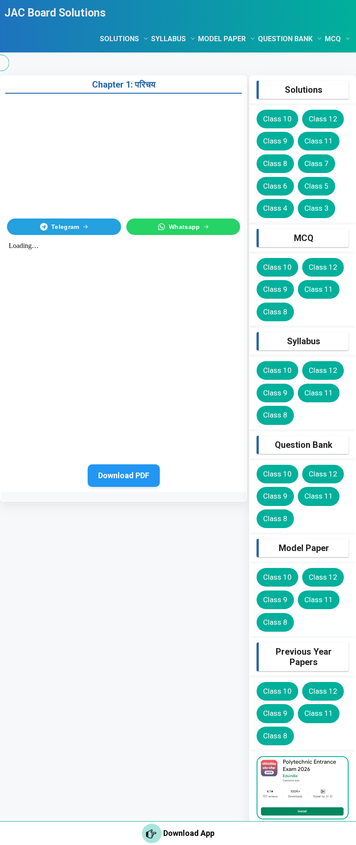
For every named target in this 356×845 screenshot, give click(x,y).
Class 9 (275, 141)
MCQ (333, 39)
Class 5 (316, 186)
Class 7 (316, 163)
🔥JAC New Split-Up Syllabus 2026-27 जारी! (222, 63)
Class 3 (316, 208)
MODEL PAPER (222, 39)
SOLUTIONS (119, 39)
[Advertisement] (123, 154)
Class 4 (275, 208)
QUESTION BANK (285, 39)
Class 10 (277, 118)
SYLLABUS (168, 39)
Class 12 (323, 118)
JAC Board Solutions (54, 13)
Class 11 (318, 141)
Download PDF (123, 475)
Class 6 (275, 186)
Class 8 (275, 163)
